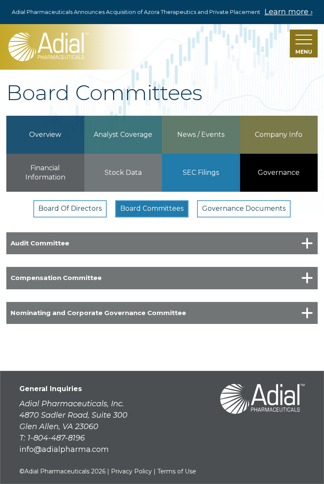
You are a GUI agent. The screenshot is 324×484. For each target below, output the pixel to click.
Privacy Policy (131, 471)
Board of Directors (70, 208)
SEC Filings (201, 173)
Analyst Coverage (123, 135)
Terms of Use (176, 471)
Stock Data (123, 173)
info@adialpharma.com (64, 449)
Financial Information (45, 172)
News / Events (200, 135)
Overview (45, 135)
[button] (304, 43)
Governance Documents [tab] (244, 208)
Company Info (278, 135)
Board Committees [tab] (152, 208)
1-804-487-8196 (56, 438)
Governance (279, 173)
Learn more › (289, 11)
